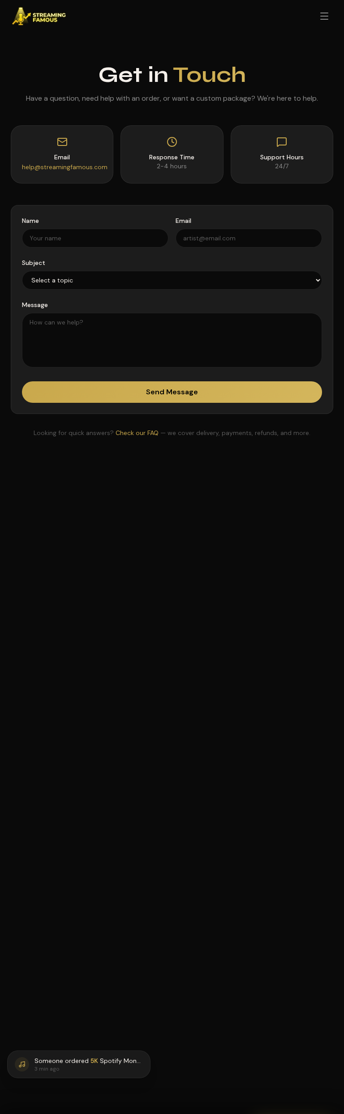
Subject (33, 263)
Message (35, 305)
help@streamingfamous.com (65, 167)
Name (30, 221)
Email (183, 221)
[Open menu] (324, 16)
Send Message (172, 392)
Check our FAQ (137, 433)
